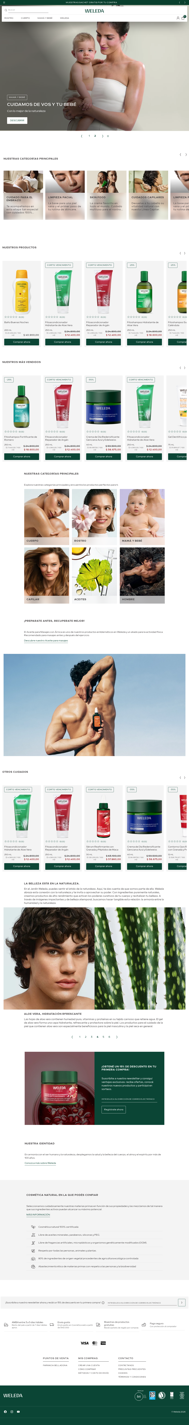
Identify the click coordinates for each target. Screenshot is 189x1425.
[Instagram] (12, 1412)
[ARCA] (152, 1395)
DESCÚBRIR (17, 120)
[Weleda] (13, 1397)
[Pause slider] (4, 2)
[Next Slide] (184, 253)
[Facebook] (5, 1412)
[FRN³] (140, 1400)
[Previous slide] (179, 2)
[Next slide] (185, 2)
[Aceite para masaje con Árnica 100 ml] (94, 755)
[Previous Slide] (180, 253)
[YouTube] (18, 1412)
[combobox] (31, 10)
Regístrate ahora (113, 1109)
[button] (21, 317)
